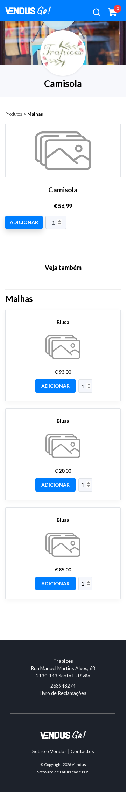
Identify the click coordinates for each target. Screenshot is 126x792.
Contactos (82, 751)
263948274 (63, 686)
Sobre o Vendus (49, 751)
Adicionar (24, 222)
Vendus (79, 764)
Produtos (13, 114)
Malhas (35, 114)
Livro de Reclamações (63, 693)
